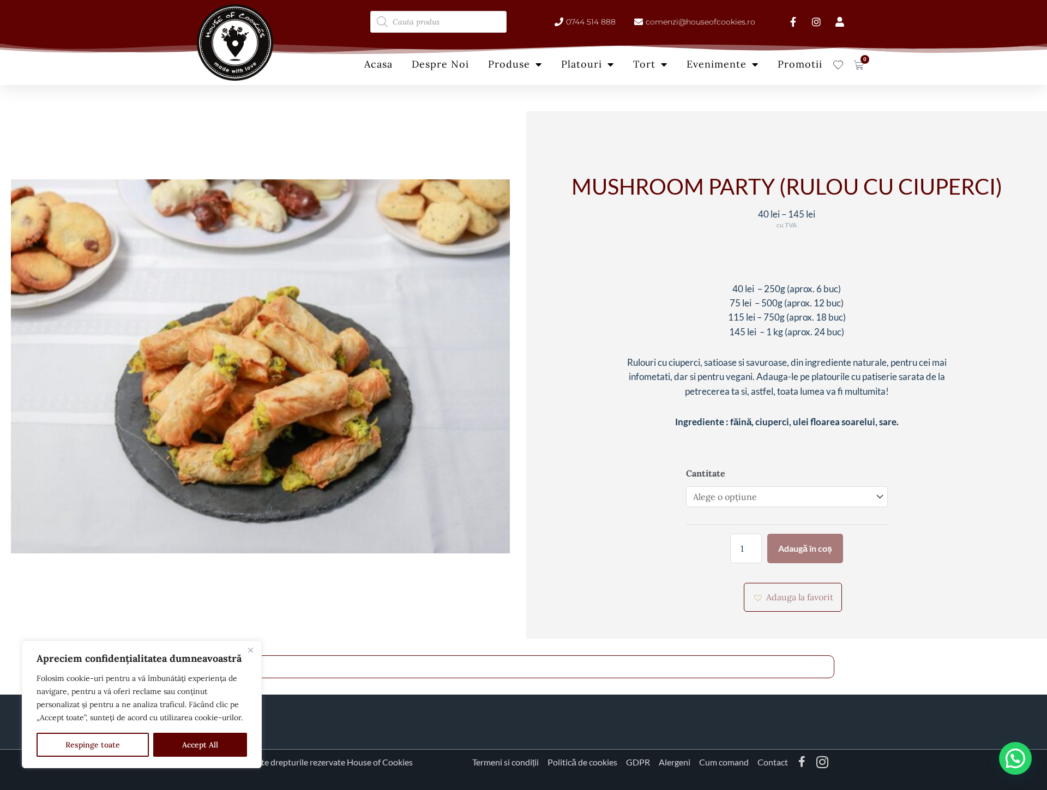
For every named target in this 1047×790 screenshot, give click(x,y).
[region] (142, 704)
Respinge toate (92, 745)
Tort (644, 64)
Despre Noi (440, 64)
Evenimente (717, 64)
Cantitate (705, 473)
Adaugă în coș (805, 548)
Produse (509, 64)
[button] (793, 597)
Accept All (200, 745)
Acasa (378, 64)
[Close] (250, 649)
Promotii (800, 64)
